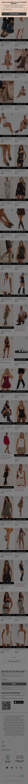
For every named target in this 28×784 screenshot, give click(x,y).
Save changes (14, 13)
